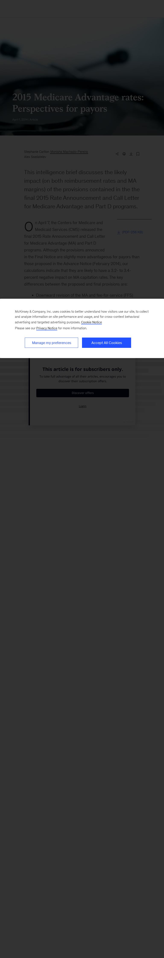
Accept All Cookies (106, 343)
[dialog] (82, 328)
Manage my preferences (51, 343)
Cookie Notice (91, 322)
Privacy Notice (46, 328)
